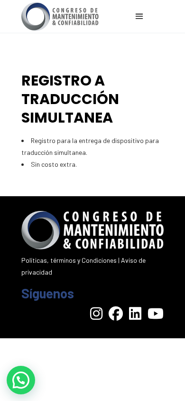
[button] (21, 380)
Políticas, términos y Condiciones (69, 260)
